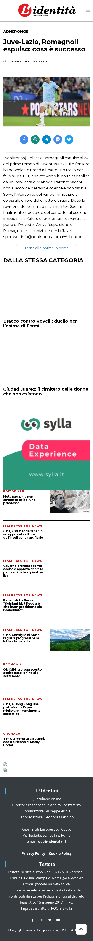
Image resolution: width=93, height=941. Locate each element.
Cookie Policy (60, 853)
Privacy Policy (33, 853)
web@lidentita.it (51, 841)
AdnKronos (15, 31)
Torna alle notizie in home (46, 248)
